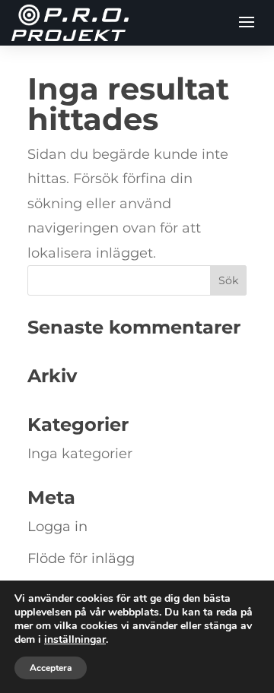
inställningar (75, 640)
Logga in (57, 526)
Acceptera (51, 668)
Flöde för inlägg (81, 558)
